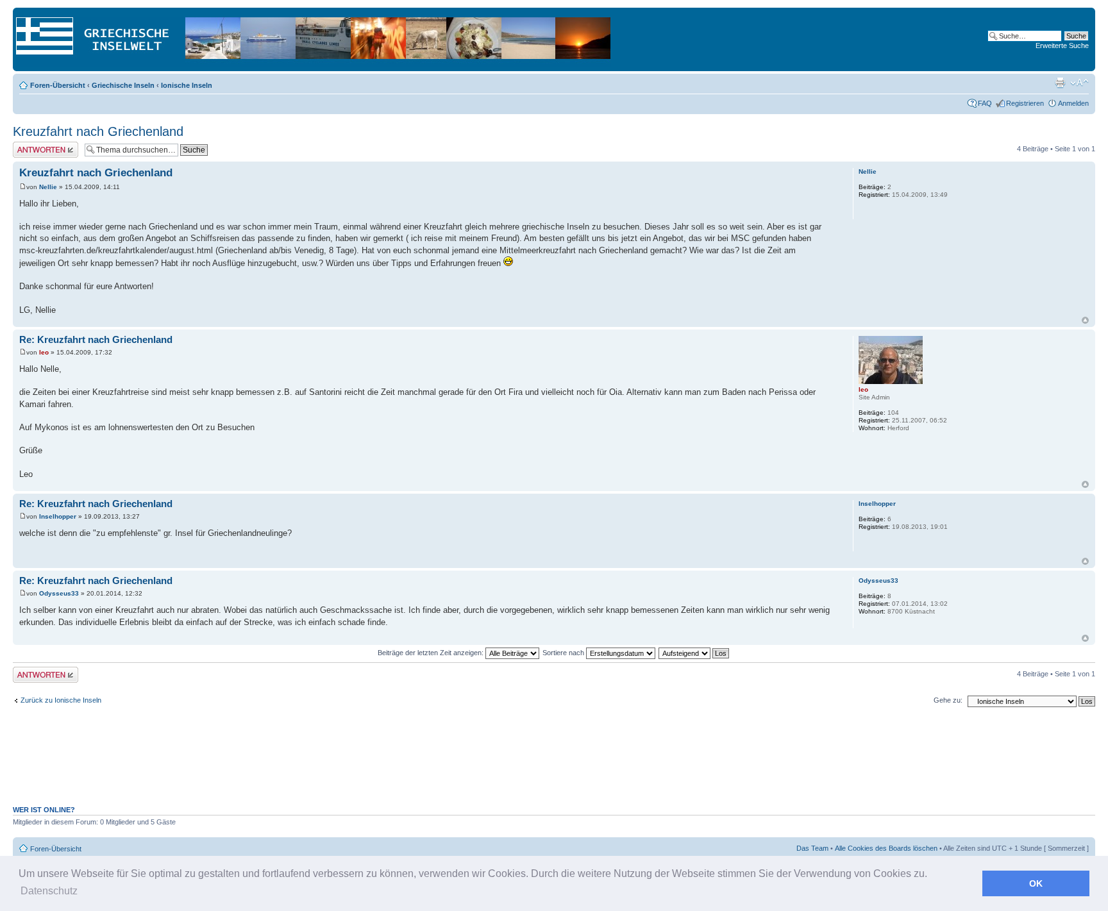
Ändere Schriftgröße (1079, 82)
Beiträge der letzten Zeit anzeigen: (431, 652)
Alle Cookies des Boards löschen (886, 848)
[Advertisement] (554, 763)
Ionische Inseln (186, 85)
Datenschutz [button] (49, 890)
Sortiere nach (564, 652)
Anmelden (1073, 103)
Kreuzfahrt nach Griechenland (98, 131)
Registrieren (1025, 103)
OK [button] (1036, 883)
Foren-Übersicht (57, 85)
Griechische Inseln (123, 85)
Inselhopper (57, 516)
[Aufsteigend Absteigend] (694, 652)
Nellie (48, 186)
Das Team (812, 848)
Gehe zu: (948, 700)
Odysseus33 (59, 593)
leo (44, 352)
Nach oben (1085, 320)
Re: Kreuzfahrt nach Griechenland (95, 339)
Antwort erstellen (39, 145)
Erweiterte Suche (1062, 45)
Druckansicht (1060, 82)
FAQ (985, 103)
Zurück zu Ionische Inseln (61, 700)
